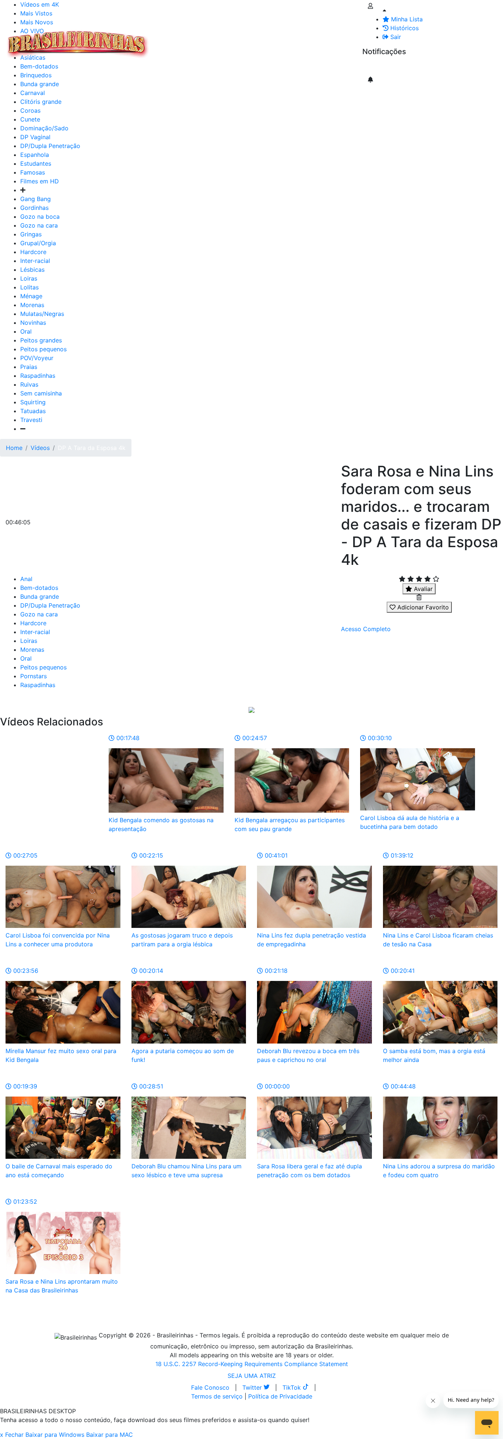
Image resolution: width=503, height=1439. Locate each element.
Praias (28, 366)
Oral (26, 331)
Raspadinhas (37, 375)
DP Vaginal (35, 137)
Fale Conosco (210, 1387)
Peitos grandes (41, 340)
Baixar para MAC (109, 1434)
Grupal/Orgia (38, 243)
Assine (377, 66)
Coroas (30, 110)
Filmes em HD (39, 181)
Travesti (31, 419)
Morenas (32, 305)
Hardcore (33, 252)
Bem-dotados (39, 587)
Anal (26, 579)
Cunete (30, 119)
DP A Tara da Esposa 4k (92, 447)
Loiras (28, 278)
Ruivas (29, 384)
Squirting (33, 402)
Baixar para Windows (54, 1434)
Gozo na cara (39, 225)
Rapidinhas (247, 39)
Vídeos (216, 39)
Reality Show (298, 44)
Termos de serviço (217, 1396)
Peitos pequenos (43, 349)
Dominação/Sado (44, 128)
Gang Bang (35, 199)
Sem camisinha (41, 393)
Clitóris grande (40, 101)
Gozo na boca (40, 216)
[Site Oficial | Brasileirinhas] (78, 44)
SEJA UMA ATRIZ (252, 1375)
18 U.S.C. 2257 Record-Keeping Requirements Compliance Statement (251, 1364)
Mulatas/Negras (42, 313)
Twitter (253, 1387)
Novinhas (33, 322)
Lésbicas (32, 269)
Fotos (276, 39)
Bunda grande (39, 596)
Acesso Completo (366, 629)
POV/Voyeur (36, 358)
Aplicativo (328, 39)
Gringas (31, 234)
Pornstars (33, 676)
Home (14, 447)
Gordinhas (34, 207)
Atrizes (191, 39)
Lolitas (29, 287)
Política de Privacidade (280, 1396)
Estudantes (35, 163)
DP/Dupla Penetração (50, 145)
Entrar (356, 39)
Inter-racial (35, 260)
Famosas (32, 172)
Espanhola (34, 154)
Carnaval (32, 92)
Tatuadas (33, 411)
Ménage (31, 296)
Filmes (167, 39)
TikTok (292, 1387)
